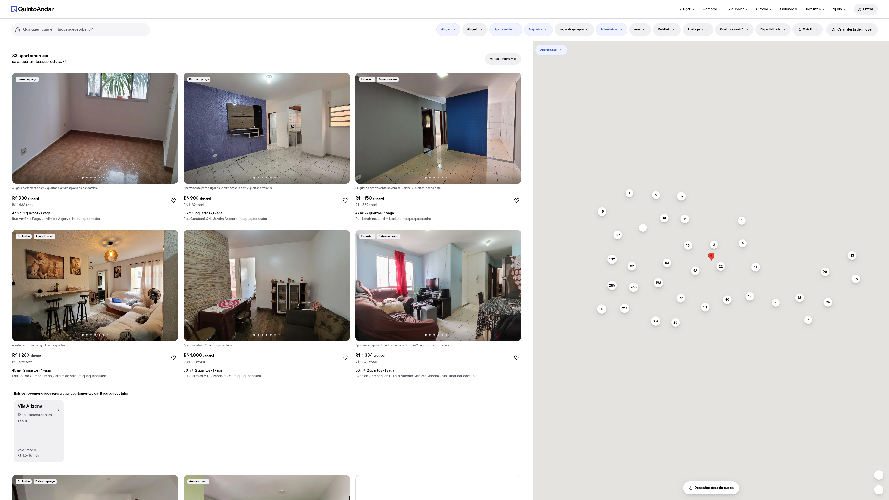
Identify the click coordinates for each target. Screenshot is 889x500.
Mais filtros (810, 29)
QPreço (762, 9)
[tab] (503, 59)
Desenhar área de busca (714, 488)
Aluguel (472, 29)
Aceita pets (695, 29)
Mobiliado (664, 29)
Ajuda (837, 9)
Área (637, 29)
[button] (39, 431)
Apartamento (503, 29)
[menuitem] (687, 9)
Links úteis (812, 9)
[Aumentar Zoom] (878, 475)
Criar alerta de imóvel (854, 29)
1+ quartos (535, 29)
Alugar (685, 9)
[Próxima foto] (169, 128)
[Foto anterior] (20, 128)
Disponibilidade (770, 29)
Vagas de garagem (572, 29)
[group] (95, 149)
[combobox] (84, 29)
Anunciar (736, 9)
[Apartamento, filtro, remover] (561, 50)
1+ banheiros (609, 29)
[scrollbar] (711, 48)
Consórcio (788, 9)
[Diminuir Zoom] (878, 489)
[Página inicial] (32, 9)
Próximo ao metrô (731, 29)
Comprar (710, 9)
